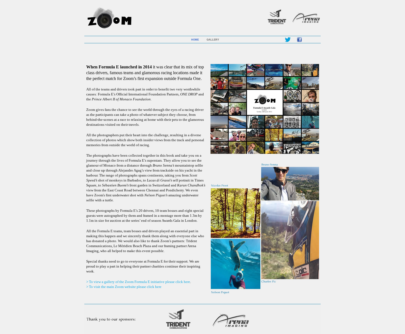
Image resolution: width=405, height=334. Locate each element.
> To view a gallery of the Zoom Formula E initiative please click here (138, 282)
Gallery (213, 39)
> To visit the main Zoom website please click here (123, 287)
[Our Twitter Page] (288, 41)
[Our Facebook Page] (299, 41)
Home (195, 39)
